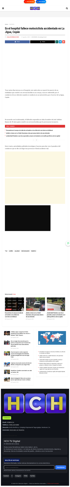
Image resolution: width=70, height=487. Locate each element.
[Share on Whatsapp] (56, 41)
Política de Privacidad (53, 483)
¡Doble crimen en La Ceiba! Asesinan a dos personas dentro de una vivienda (28, 133)
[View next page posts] (36, 140)
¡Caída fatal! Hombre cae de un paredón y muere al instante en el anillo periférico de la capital (33, 136)
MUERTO (33, 251)
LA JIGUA (17, 251)
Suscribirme (60, 467)
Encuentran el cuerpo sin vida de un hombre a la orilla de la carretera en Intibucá (29, 130)
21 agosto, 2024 (25, 37)
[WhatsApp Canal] (68, 243)
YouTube (32, 476)
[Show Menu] (3, 8)
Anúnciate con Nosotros (17, 430)
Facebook (6, 476)
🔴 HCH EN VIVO (29, 1)
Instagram (18, 476)
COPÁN (11, 251)
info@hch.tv (10, 422)
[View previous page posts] (33, 140)
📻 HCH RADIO (41, 1)
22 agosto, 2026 (15, 348)
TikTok (25, 476)
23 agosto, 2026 (9, 319)
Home (6, 24)
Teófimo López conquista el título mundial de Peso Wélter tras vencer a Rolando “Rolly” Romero (20, 333)
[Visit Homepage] (35, 8)
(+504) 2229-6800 (14, 425)
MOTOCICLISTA (25, 251)
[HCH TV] (35, 403)
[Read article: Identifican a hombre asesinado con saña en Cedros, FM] (7, 372)
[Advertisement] (35, 14)
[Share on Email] (63, 41)
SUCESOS (11, 24)
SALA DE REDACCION (13, 37)
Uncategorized (42, 37)
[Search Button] (67, 8)
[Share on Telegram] (60, 41)
